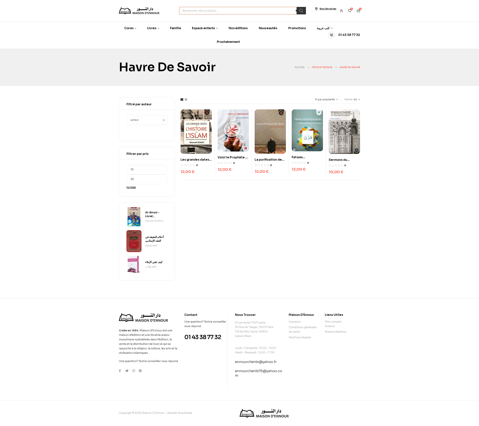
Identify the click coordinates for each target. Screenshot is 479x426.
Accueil (300, 67)
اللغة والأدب (150, 266)
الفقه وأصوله (151, 245)
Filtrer (131, 187)
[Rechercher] (301, 10)
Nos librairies (328, 8)
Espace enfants (154, 220)
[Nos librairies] (316, 8)
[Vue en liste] (186, 99)
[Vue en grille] (182, 99)
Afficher (348, 99)
